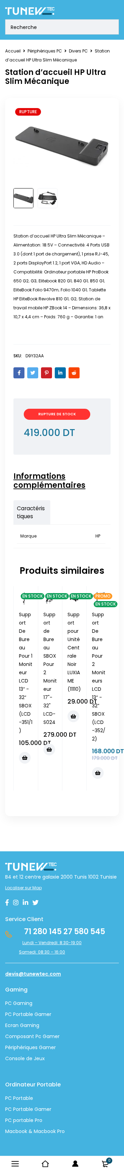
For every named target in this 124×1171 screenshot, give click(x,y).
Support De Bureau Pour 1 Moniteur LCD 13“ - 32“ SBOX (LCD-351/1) (25, 672)
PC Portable (19, 1098)
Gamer (42, 1109)
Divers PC (78, 51)
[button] (25, 758)
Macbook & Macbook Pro (35, 1131)
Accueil (13, 51)
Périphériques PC (45, 51)
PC (8, 1109)
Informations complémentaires (49, 481)
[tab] (58, 481)
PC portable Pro (23, 1120)
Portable (22, 1109)
